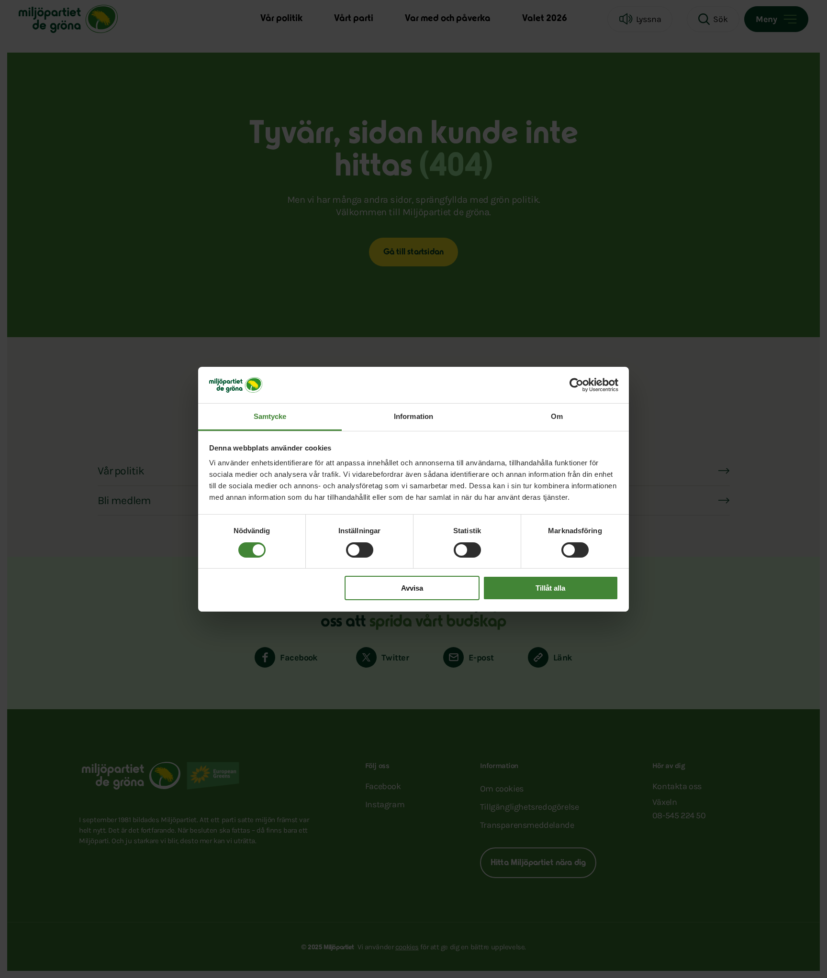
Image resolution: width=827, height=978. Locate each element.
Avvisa (412, 588)
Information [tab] (413, 416)
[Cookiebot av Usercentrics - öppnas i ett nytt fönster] (576, 385)
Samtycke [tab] (270, 416)
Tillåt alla (550, 588)
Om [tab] (557, 416)
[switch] (359, 550)
